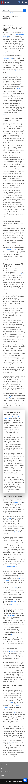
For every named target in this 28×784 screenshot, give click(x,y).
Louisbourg (12, 652)
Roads (12, 634)
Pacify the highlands (15, 604)
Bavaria (12, 702)
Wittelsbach (21, 274)
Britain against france (10, 249)
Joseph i (5, 52)
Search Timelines (5, 771)
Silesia (14, 712)
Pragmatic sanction (16, 71)
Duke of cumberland (12, 566)
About (3, 775)
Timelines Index (5, 768)
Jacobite (8, 518)
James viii (16, 532)
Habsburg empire (8, 58)
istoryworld (7, 2)
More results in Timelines (8, 13)
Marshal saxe (10, 615)
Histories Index (5, 764)
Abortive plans (18, 502)
